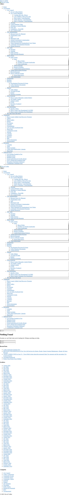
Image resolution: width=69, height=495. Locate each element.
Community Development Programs (20, 44)
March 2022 (6, 426)
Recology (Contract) (15, 104)
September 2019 (7, 466)
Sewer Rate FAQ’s (19, 75)
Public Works (10, 56)
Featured (5, 480)
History (9, 121)
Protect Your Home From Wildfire (12, 359)
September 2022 (7, 419)
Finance (9, 88)
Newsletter (6, 485)
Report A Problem (19, 67)
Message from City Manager (18, 34)
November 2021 (7, 432)
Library (12, 105)
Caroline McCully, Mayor (21, 15)
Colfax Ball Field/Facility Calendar (16, 149)
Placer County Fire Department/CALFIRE (21, 110)
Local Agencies (11, 96)
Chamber (9, 124)
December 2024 (7, 394)
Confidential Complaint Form (15, 163)
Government (6, 8)
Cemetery (9, 135)
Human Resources (15, 46)
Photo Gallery (10, 120)
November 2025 (7, 377)
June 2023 (6, 407)
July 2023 (6, 405)
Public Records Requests (17, 54)
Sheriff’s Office (14, 108)
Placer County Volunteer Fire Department (21, 112)
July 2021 (6, 439)
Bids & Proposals (15, 72)
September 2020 (7, 452)
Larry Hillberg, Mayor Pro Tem (22, 16)
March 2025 (6, 390)
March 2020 (6, 461)
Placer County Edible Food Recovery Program (19, 117)
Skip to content (4, 0)
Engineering (10, 78)
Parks (15, 59)
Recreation (6, 143)
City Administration (12, 32)
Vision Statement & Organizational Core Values (23, 43)
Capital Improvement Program (18, 70)
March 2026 (6, 373)
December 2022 (7, 414)
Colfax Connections (8, 474)
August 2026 (6, 365)
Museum (9, 136)
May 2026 (6, 370)
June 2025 (6, 385)
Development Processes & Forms (19, 83)
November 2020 (7, 451)
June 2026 (6, 368)
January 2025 (7, 393)
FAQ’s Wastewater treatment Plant (16, 160)
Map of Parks (21, 61)
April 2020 (6, 460)
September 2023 (7, 402)
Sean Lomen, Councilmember (22, 18)
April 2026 (6, 371)
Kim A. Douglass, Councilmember (23, 21)
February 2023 (7, 411)
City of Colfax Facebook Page (15, 127)
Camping (9, 144)
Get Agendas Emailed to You (14, 154)
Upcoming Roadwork (9, 357)
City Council (10, 10)
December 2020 (7, 449)
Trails (8, 146)
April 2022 (6, 425)
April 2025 (6, 388)
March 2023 (6, 410)
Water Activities (11, 148)
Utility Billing (14, 89)
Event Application (22, 64)
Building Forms (11, 157)
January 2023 (7, 413)
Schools (9, 132)
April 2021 (6, 443)
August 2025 (6, 382)
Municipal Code (14, 38)
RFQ (4, 490)
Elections (12, 49)
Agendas (12, 23)
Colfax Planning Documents (17, 85)
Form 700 (13, 27)
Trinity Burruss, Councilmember (22, 19)
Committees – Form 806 (16, 29)
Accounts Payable (15, 91)
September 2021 (7, 436)
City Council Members (16, 13)
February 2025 (7, 391)
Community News (8, 477)
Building (9, 80)
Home (5, 7)
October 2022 (7, 417)
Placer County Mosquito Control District (21, 97)
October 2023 (7, 400)
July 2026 (6, 367)
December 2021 (7, 431)
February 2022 (7, 428)
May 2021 (6, 442)
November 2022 (7, 416)
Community (6, 115)
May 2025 (6, 387)
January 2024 (7, 396)
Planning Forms (11, 155)
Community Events (12, 130)
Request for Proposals (9, 488)
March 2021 (6, 445)
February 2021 (7, 446)
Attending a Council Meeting (18, 26)
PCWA (12, 102)
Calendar (9, 133)
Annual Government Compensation (19, 40)
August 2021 (6, 437)
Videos (9, 118)
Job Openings (7, 483)
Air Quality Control (15, 99)
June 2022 (6, 422)
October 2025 (7, 379)
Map (8, 138)
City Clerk (9, 48)
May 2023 (6, 408)
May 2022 (6, 423)
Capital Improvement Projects (22, 68)
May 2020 (6, 458)
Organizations (10, 126)
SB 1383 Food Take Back (14, 113)
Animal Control (14, 100)
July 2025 (6, 384)
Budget (12, 93)
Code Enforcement (15, 77)
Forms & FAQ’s (7, 152)
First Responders (11, 107)
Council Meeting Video (16, 24)
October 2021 (7, 434)
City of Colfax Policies (16, 12)
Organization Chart (15, 35)
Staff (11, 37)
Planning (9, 81)
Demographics (11, 141)
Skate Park (10, 129)
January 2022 (7, 429)
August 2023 (6, 403)
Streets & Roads (18, 65)
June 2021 (6, 440)
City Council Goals (15, 30)
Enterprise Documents (16, 41)
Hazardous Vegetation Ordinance (15, 162)
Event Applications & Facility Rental (16, 159)
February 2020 (7, 463)
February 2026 (7, 374)
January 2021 (7, 448)
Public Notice (7, 486)
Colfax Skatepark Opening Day (11, 349)
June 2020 (6, 457)
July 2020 (6, 455)
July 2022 (6, 420)
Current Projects (14, 86)
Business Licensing (15, 94)
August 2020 (6, 454)
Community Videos (8, 479)
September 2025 (7, 381)
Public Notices (14, 52)
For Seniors (10, 123)
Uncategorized (7, 491)
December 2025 (7, 376)
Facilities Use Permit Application (26, 62)
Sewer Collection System (17, 73)
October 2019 (7, 465)
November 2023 (7, 399)
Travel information (12, 140)
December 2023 (7, 397)
